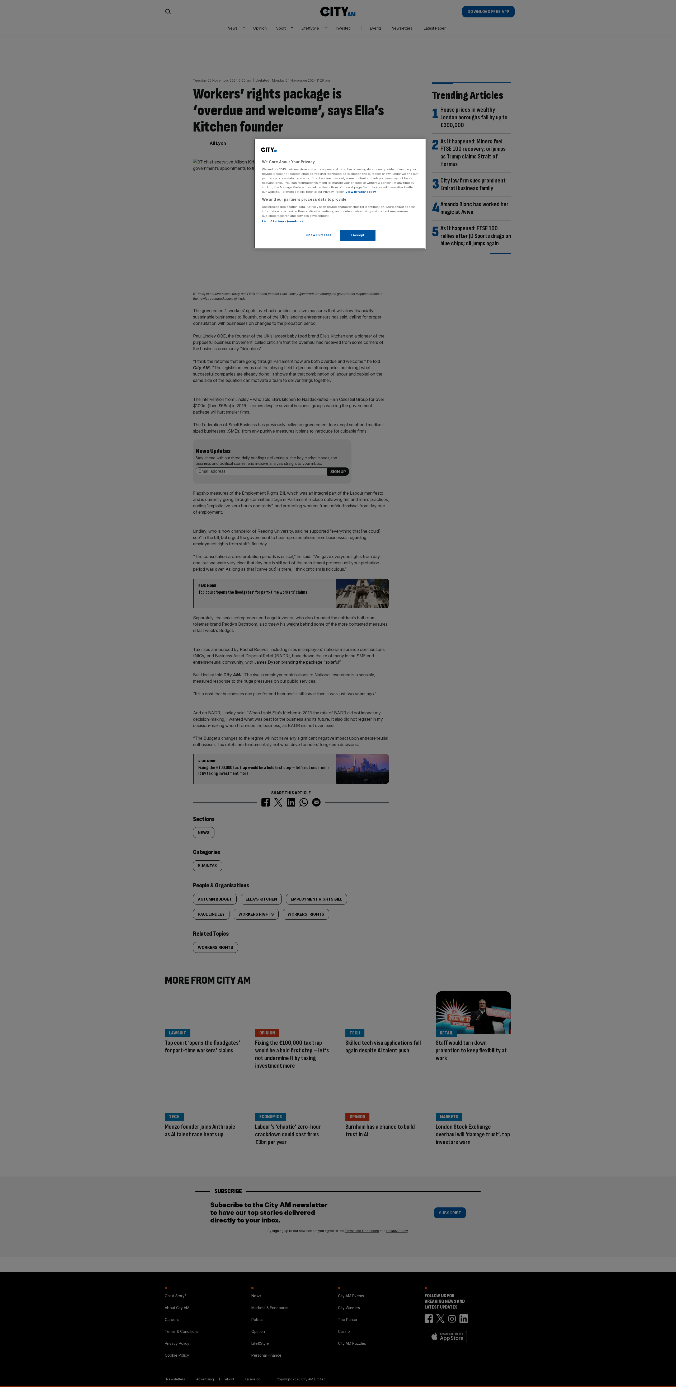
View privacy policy (360, 192)
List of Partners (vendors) (282, 221)
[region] (340, 194)
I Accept (357, 235)
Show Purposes (319, 235)
